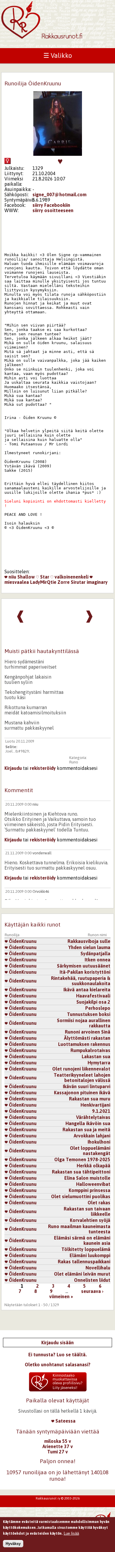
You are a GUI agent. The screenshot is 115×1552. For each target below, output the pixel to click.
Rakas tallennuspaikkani (84, 1261)
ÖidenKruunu (22, 941)
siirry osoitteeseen (52, 210)
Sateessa (64, 1420)
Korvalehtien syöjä (90, 1220)
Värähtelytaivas (93, 1117)
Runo (73, 762)
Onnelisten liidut (92, 1280)
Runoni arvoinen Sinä (87, 1031)
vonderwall (42, 853)
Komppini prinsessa (89, 1190)
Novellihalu (98, 1267)
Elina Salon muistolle (87, 1178)
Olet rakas (99, 1202)
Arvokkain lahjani (92, 1135)
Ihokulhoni (99, 1141)
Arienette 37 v (57, 1446)
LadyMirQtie (43, 582)
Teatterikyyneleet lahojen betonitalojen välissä (82, 1077)
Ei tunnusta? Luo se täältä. (57, 1354)
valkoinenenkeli (70, 576)
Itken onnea (97, 959)
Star (44, 576)
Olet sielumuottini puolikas (80, 1196)
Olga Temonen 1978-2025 (82, 1159)
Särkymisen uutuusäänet (83, 965)
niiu (11, 576)
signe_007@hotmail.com (59, 194)
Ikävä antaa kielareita (86, 989)
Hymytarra (99, 1062)
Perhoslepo (97, 1008)
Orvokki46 (40, 891)
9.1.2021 (101, 1111)
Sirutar (78, 582)
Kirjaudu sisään (57, 1342)
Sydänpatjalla (95, 953)
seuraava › (92, 1291)
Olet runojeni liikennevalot (81, 1068)
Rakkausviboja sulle (89, 941)
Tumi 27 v (57, 1451)
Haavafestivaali (93, 995)
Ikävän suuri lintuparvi (86, 1086)
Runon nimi (97, 935)
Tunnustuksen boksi (88, 1014)
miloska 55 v (57, 1441)
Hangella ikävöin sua (87, 1123)
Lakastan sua (96, 1056)
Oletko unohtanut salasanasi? (58, 1364)
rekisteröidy (43, 768)
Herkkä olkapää (93, 1165)
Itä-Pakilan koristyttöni (85, 972)
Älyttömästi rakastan (87, 1038)
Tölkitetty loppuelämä (85, 1249)
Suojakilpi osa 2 (93, 1002)
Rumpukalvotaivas (90, 1050)
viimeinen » (61, 1296)
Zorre (64, 582)
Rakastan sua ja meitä (86, 1129)
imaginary (97, 582)
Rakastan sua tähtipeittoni (81, 1171)
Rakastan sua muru (89, 1098)
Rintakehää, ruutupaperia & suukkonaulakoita (80, 981)
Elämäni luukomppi (90, 1255)
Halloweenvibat (93, 1184)
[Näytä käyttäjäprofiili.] (57, 154)
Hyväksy (13, 1543)
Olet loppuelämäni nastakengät (90, 1150)
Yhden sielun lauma (89, 947)
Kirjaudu (13, 768)
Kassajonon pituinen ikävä (82, 1092)
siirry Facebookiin (51, 205)
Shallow (26, 576)
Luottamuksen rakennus (84, 1044)
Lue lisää (71, 1533)
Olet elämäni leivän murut (82, 1274)
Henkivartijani (95, 1105)
